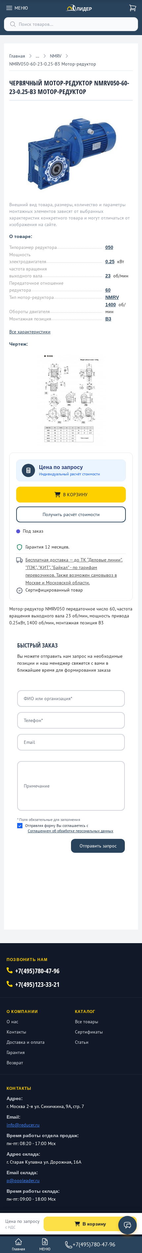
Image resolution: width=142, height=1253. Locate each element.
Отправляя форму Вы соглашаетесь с (69, 828)
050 (109, 247)
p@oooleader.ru (23, 1180)
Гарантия (16, 1052)
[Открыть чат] (127, 1225)
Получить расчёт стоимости (71, 514)
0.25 (110, 261)
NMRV (112, 297)
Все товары (86, 1022)
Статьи (82, 1042)
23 (108, 275)
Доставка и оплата (26, 1042)
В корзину (94, 1224)
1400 (110, 304)
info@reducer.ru (23, 1125)
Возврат (15, 1063)
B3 (108, 318)
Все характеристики (30, 332)
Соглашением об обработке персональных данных (70, 830)
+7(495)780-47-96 (37, 970)
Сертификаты (89, 1032)
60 (108, 290)
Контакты (16, 1032)
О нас (12, 1022)
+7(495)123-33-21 (37, 984)
